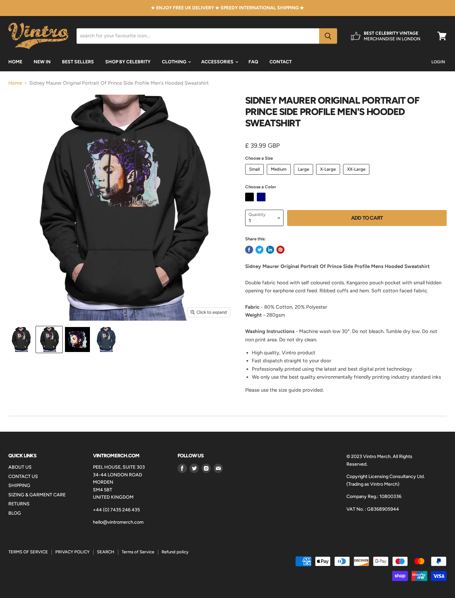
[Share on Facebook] (249, 250)
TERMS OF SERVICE (28, 551)
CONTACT (280, 62)
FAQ (253, 62)
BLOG (14, 513)
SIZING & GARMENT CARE (37, 495)
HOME (15, 62)
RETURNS (19, 504)
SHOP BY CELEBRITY (128, 62)
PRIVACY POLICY (72, 551)
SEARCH (105, 551)
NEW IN (42, 62)
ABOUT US (20, 467)
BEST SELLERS (78, 62)
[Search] (328, 36)
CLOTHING (174, 62)
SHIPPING (19, 485)
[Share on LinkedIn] (270, 250)
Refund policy (175, 551)
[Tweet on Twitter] (259, 250)
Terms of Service (138, 551)
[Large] (304, 176)
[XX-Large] (357, 176)
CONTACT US (23, 476)
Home (15, 83)
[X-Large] (329, 176)
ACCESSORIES (217, 62)
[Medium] (279, 176)
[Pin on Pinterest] (280, 250)
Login (438, 61)
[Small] (255, 176)
